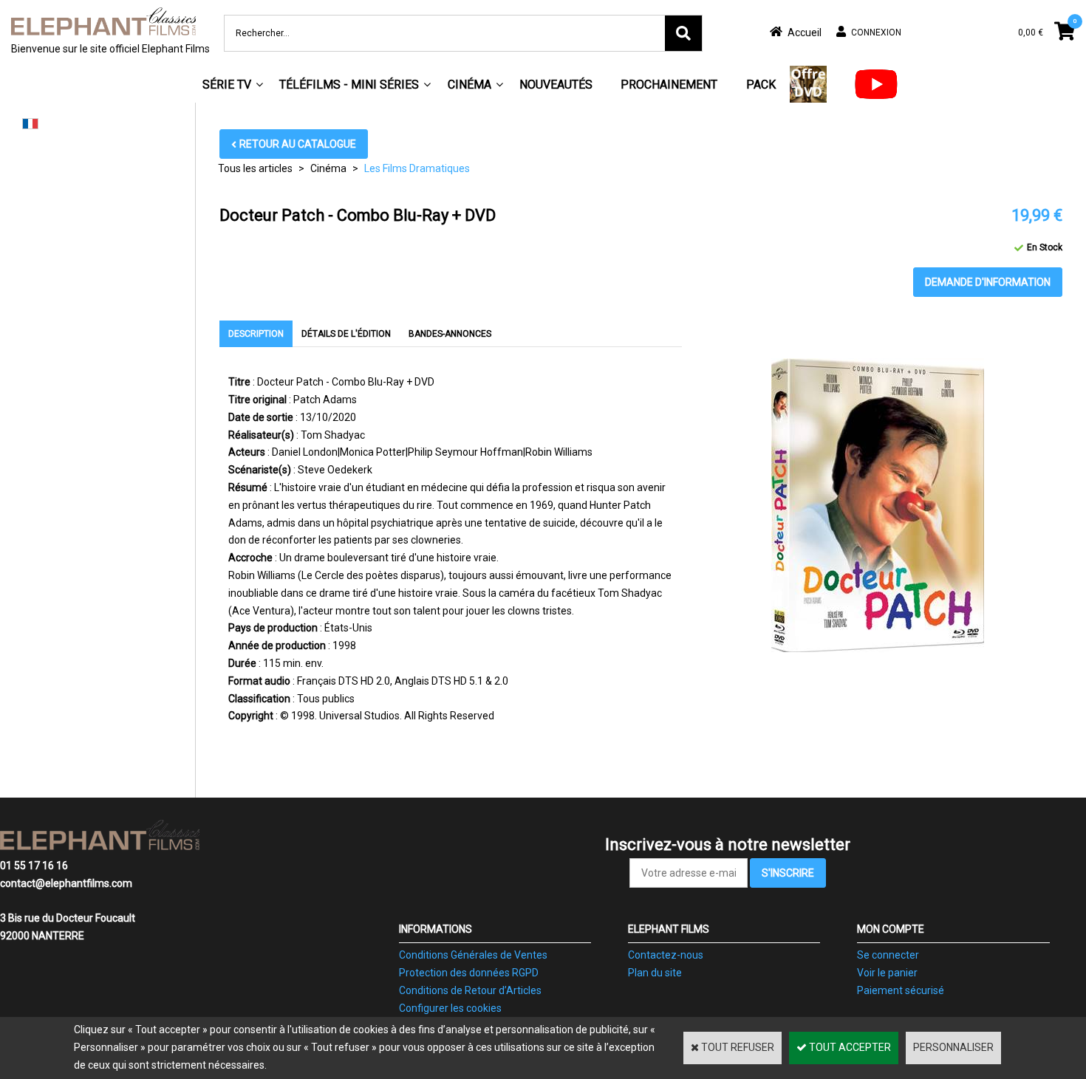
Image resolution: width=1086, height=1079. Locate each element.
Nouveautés (555, 85)
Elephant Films (668, 929)
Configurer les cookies (450, 1008)
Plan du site (655, 973)
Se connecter (888, 955)
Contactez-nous (665, 955)
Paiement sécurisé (900, 990)
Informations (435, 929)
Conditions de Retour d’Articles (470, 990)
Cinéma (469, 85)
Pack (761, 85)
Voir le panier (887, 973)
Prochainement (669, 85)
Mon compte (890, 929)
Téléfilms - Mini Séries (349, 85)
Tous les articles (255, 168)
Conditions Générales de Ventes (473, 955)
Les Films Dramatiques (417, 168)
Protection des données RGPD (469, 973)
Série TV (226, 85)
